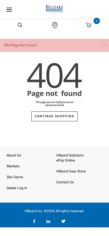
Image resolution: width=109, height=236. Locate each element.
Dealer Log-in (17, 188)
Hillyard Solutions (70, 155)
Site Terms (15, 177)
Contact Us (65, 182)
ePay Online (65, 160)
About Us (14, 155)
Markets (13, 166)
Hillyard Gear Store (71, 171)
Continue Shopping (54, 116)
